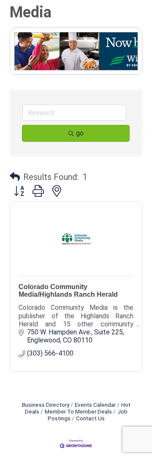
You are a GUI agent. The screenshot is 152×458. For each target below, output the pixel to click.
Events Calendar (95, 404)
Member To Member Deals (78, 411)
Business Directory (45, 404)
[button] (15, 177)
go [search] (80, 133)
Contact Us (90, 418)
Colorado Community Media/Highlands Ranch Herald (68, 290)
